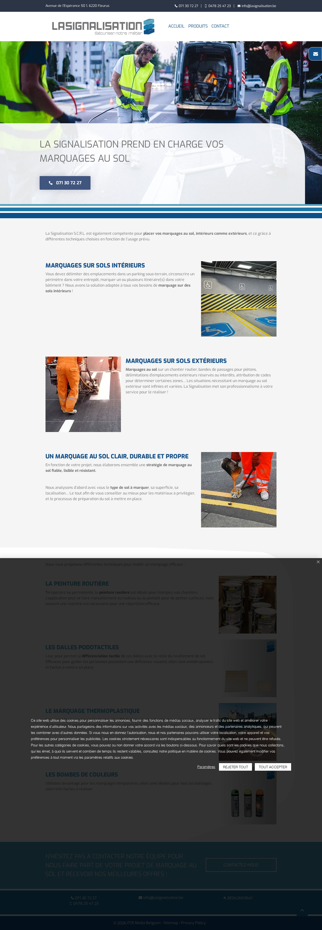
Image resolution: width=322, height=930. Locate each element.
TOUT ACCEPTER (273, 767)
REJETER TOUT (235, 767)
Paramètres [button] (206, 767)
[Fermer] (318, 562)
